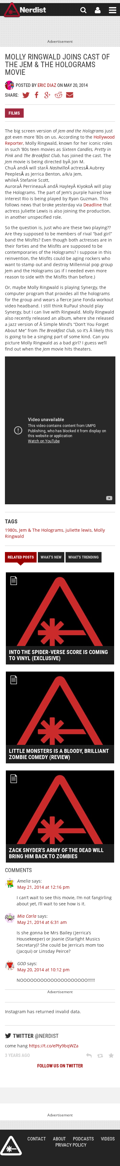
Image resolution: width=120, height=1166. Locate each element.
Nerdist (24, 10)
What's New (51, 557)
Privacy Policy (70, 1145)
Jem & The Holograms (41, 530)
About (59, 1139)
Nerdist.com (11, 1146)
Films (14, 113)
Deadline (92, 205)
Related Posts (21, 557)
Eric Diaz (47, 85)
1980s (11, 530)
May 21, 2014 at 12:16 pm (43, 887)
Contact (36, 1139)
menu (112, 10)
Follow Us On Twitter (60, 1066)
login (98, 10)
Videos (108, 1139)
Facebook (37, 94)
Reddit (58, 94)
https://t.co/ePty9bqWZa (53, 1046)
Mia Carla (26, 916)
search (83, 10)
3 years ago (17, 1055)
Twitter (26, 94)
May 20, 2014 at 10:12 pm (43, 970)
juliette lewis (79, 530)
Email (69, 94)
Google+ (48, 94)
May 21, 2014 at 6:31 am (42, 922)
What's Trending (83, 557)
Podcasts (83, 1139)
